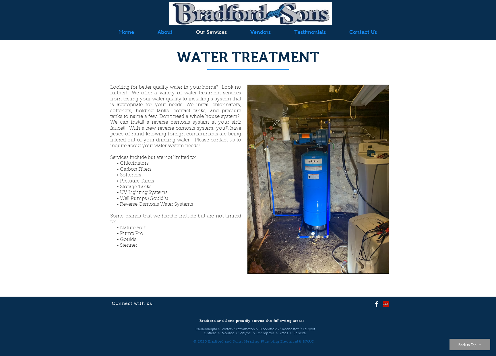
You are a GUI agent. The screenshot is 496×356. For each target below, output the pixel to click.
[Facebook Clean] (376, 304)
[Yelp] (386, 304)
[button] (318, 179)
